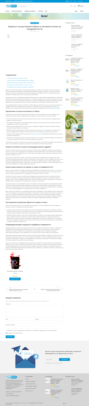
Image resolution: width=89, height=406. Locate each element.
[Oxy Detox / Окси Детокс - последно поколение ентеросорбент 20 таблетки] (67, 72)
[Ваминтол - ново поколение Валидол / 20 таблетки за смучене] (67, 91)
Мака (50, 90)
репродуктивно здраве (54, 108)
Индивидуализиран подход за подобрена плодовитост (21, 87)
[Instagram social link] (68, 1)
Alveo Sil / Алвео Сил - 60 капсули (77, 80)
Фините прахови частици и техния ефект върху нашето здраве (77, 27)
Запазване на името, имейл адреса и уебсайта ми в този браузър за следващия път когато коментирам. (32, 330)
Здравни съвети (34, 23)
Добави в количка (15, 279)
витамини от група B (37, 134)
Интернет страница (10, 324)
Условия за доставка (30, 383)
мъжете (55, 170)
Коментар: (8, 304)
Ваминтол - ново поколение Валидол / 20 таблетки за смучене (77, 90)
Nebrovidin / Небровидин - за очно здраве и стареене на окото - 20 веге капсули (77, 100)
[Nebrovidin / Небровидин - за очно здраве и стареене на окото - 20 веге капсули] (67, 101)
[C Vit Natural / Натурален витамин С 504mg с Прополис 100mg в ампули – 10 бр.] (67, 61)
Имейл (37, 319)
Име (7, 319)
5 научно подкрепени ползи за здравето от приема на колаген (76, 36)
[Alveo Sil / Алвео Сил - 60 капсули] (67, 82)
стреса (18, 154)
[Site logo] (11, 6)
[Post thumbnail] (67, 28)
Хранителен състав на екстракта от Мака (17, 78)
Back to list (34, 289)
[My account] (74, 6)
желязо (43, 130)
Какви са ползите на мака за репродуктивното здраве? (21, 80)
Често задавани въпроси (31, 386)
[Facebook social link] (66, 1)
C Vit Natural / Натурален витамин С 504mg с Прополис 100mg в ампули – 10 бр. (77, 60)
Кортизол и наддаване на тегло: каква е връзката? (77, 46)
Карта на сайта (29, 390)
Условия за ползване (31, 381)
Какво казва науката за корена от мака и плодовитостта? (21, 82)
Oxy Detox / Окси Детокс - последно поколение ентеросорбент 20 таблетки (77, 71)
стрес (7, 188)
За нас (27, 379)
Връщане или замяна (31, 388)
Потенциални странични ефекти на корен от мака (20, 84)
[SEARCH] (71, 6)
